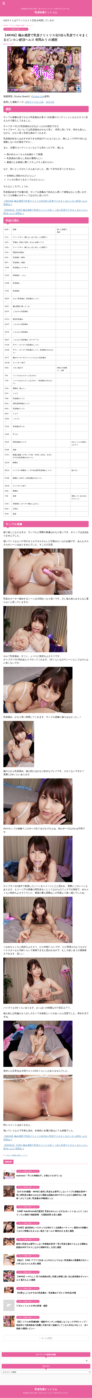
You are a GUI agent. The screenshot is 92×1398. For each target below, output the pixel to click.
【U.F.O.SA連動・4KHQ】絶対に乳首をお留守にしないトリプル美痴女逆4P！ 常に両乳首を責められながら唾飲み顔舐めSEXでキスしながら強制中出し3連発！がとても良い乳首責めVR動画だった (53, 1194)
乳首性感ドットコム (46, 12)
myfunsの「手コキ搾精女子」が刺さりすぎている (39, 1175)
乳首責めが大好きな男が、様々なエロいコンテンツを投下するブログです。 (46, 1393)
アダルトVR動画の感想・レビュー (17, 1155)
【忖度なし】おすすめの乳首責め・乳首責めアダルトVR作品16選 (46, 1293)
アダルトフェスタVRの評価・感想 (31, 1306)
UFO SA (50, 102)
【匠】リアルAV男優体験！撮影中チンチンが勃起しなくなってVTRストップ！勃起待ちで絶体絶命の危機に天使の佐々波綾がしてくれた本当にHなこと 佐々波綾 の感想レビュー (52, 1325)
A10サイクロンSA (34, 102)
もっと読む (47, 1338)
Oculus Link (38, 96)
